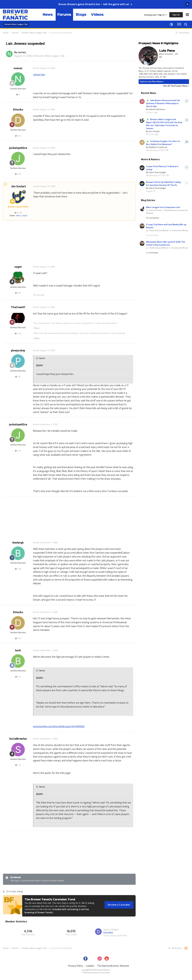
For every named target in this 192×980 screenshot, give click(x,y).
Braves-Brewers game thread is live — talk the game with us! (93, 4)
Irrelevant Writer (180, 230)
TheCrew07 (18, 307)
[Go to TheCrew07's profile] (18, 318)
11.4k (19, 333)
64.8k (19, 212)
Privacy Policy (75, 965)
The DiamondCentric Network (113, 965)
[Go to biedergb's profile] (18, 553)
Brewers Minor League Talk (50, 55)
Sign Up (176, 14)
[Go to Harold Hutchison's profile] (142, 101)
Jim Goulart (18, 186)
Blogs (81, 14)
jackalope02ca (18, 148)
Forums (64, 14)
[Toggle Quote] (37, 358)
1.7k (19, 765)
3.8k (19, 569)
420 (19, 174)
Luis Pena (167, 51)
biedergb (18, 543)
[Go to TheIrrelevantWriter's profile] (142, 225)
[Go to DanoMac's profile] (98, 931)
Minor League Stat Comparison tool (163, 207)
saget (18, 267)
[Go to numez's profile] (9, 54)
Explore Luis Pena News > (152, 81)
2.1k (19, 676)
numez (22, 52)
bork (18, 650)
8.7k (19, 136)
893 (19, 293)
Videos (97, 14)
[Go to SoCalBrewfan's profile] (18, 749)
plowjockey (18, 351)
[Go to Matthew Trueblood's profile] (142, 142)
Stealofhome (155, 210)
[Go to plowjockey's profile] (18, 361)
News (48, 14)
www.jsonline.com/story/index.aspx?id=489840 (58, 726)
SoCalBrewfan (18, 739)
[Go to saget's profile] (18, 277)
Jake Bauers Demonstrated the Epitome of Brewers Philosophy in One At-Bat (163, 103)
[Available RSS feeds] (186, 948)
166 (19, 376)
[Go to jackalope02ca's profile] (18, 158)
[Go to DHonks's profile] (18, 120)
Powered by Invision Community (96, 972)
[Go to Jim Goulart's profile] (18, 197)
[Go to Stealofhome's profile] (142, 208)
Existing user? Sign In (154, 15)
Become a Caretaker (119, 904)
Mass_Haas (21, 215)
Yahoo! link (39, 74)
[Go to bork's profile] (18, 661)
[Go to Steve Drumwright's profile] (142, 167)
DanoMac (108, 932)
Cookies (90, 965)
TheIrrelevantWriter (159, 230)
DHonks (18, 110)
